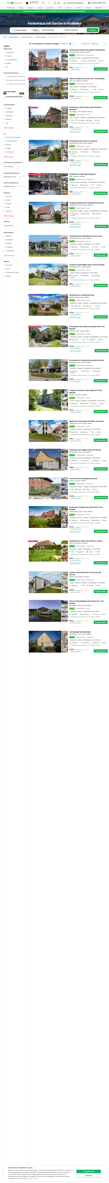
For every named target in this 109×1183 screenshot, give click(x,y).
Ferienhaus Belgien (14, 37)
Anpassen (89, 1175)
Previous (32, 60)
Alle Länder (98, 7)
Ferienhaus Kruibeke (40, 37)
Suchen (92, 30)
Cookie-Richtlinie (33, 1178)
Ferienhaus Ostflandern (27, 37)
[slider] (5, 97)
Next (57, 60)
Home (4, 37)
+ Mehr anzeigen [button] (9, 128)
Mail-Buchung (18, 3)
